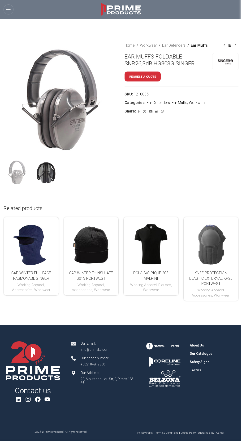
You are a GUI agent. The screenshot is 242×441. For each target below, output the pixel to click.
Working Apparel (30, 285)
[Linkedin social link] (157, 111)
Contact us (33, 390)
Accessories (22, 290)
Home (130, 45)
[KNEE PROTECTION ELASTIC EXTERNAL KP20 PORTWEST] (211, 245)
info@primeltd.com (95, 349)
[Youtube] (47, 399)
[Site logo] (121, 9)
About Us (197, 345)
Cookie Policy (188, 432)
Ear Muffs (199, 45)
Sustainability (206, 432)
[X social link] (145, 111)
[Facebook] (37, 399)
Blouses (164, 285)
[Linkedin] (18, 399)
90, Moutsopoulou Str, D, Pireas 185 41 (107, 380)
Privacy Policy (145, 432)
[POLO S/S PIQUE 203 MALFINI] (151, 245)
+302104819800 (93, 364)
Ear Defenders (174, 45)
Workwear (148, 45)
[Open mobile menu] (8, 9)
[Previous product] (224, 45)
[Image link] (33, 360)
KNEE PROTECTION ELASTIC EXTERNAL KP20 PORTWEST (211, 278)
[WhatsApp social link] (162, 111)
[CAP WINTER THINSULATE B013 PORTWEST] (91, 245)
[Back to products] (230, 45)
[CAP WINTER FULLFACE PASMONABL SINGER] (31, 245)
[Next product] (235, 45)
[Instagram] (28, 399)
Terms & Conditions (166, 432)
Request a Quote (142, 76)
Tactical (196, 370)
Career (220, 432)
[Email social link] (151, 111)
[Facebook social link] (139, 111)
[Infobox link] (165, 346)
